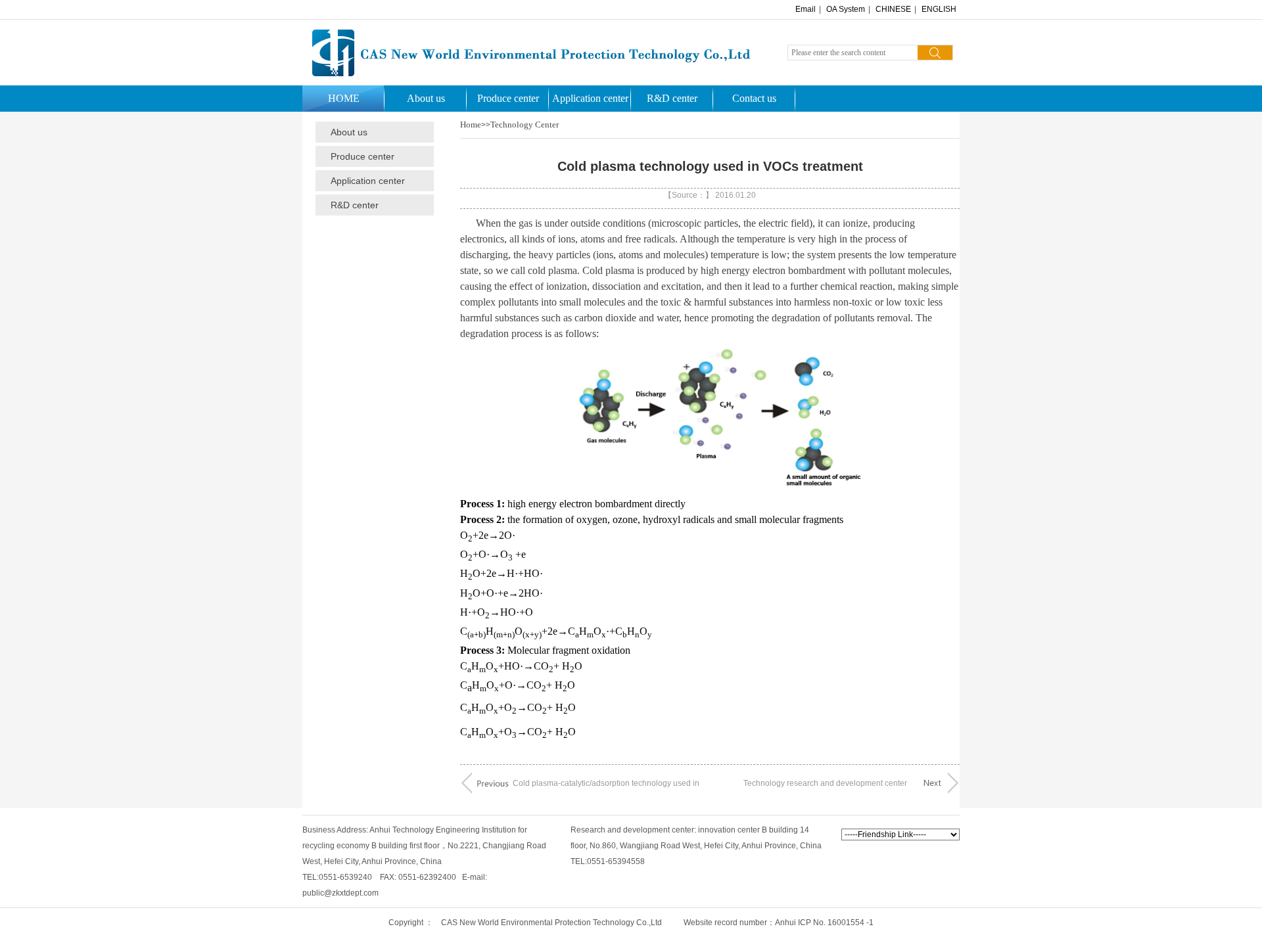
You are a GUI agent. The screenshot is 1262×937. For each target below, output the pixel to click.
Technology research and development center (825, 783)
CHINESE (893, 9)
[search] (935, 52)
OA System (845, 9)
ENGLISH (939, 9)
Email (805, 9)
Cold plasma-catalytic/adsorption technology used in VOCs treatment (606, 787)
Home (470, 124)
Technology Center (524, 124)
